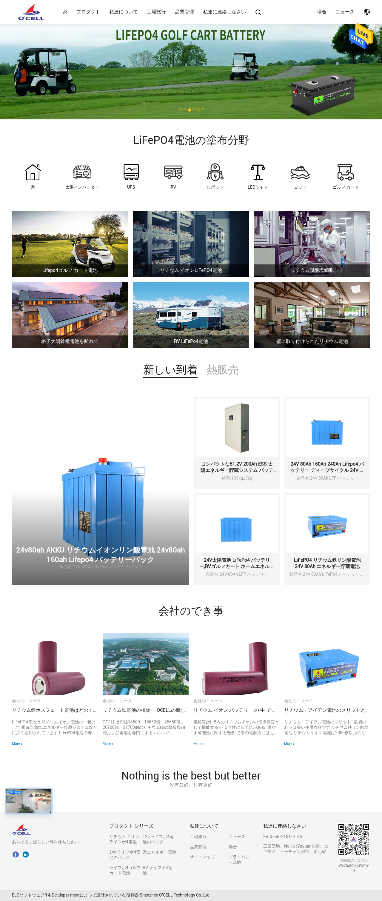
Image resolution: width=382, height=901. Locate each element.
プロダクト (88, 12)
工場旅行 (156, 12)
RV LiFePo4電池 (191, 341)
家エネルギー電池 (159, 852)
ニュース (345, 12)
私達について (123, 12)
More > (17, 744)
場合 (321, 12)
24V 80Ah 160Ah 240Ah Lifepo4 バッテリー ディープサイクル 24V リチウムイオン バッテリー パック (327, 470)
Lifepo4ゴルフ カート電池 (70, 270)
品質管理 (184, 12)
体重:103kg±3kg (237, 478)
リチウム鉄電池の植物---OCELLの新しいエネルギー (146, 710)
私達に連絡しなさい (224, 12)
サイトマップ (202, 856)
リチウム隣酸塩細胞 (312, 270)
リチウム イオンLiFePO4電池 (191, 270)
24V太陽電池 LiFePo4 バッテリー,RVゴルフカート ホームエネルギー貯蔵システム (236, 566)
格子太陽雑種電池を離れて (69, 341)
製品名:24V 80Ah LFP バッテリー (327, 478)
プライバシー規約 (239, 859)
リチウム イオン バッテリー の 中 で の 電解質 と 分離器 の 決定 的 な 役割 (236, 710)
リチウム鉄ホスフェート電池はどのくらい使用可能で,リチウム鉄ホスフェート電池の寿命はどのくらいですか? (55, 710)
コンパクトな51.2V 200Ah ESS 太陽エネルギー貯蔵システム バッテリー (237, 470)
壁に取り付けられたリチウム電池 (312, 341)
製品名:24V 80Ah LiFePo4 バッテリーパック (100, 566)
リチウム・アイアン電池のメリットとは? (327, 710)
